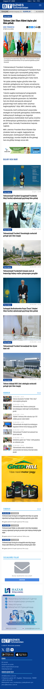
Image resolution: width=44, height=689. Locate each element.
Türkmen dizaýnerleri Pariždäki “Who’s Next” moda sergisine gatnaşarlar (25, 400)
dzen (12, 650)
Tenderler (6, 509)
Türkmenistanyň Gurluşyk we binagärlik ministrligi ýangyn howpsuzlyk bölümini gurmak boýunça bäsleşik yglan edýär (19, 543)
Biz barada (5, 662)
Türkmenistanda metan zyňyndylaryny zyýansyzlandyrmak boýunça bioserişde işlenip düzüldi (25, 449)
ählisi (39, 392)
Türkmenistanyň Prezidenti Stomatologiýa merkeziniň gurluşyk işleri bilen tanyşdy (20, 234)
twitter (3, 650)
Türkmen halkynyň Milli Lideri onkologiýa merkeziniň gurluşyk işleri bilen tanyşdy (19, 384)
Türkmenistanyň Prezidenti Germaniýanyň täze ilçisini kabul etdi (20, 347)
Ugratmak (22, 580)
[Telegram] (34, 27)
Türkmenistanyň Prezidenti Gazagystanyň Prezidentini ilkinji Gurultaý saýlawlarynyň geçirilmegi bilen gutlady (20, 197)
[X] (27, 27)
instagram (7, 650)
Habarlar (6, 392)
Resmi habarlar (7, 16)
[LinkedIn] (30, 27)
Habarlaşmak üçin (7, 669)
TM (34, 1)
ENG (29, 1)
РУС (38, 1)
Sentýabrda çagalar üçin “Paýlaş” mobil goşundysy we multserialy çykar (26, 441)
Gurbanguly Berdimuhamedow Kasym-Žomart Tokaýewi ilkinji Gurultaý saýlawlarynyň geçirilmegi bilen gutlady (20, 309)
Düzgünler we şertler (8, 664)
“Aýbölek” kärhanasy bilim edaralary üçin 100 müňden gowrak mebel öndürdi (25, 417)
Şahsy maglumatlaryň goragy (10, 666)
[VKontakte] (32, 27)
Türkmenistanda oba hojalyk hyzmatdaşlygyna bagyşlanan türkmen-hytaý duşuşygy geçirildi (25, 425)
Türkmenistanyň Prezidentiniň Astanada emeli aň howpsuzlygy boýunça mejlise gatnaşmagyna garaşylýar (20, 272)
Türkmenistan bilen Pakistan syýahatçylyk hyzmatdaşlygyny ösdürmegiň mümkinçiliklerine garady (26, 408)
